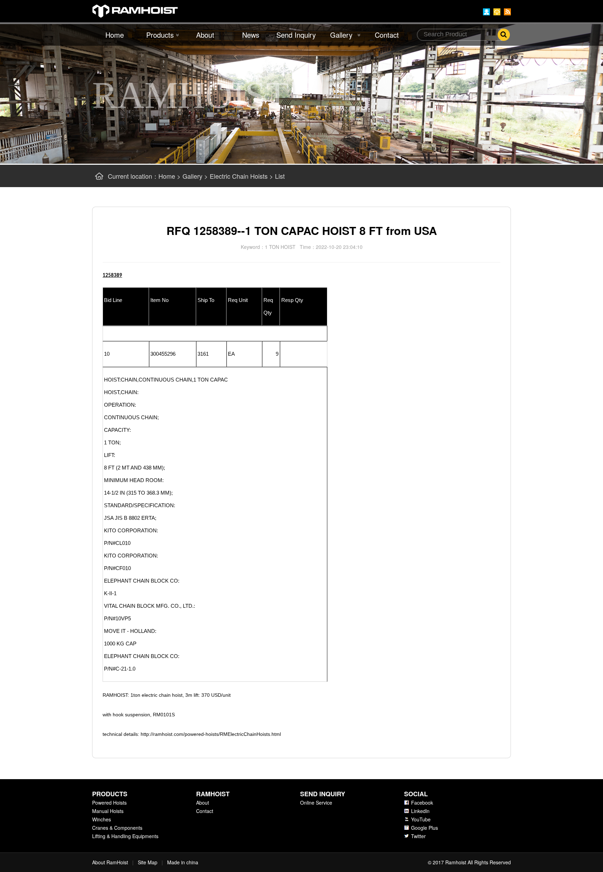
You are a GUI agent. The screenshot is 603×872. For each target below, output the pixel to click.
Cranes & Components (117, 827)
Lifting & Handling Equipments (125, 836)
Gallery (341, 35)
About (205, 35)
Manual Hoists (108, 810)
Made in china (182, 862)
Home (114, 35)
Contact (387, 35)
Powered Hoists (109, 802)
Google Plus (424, 827)
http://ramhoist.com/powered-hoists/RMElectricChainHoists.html (211, 734)
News (250, 35)
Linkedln (420, 810)
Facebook (422, 802)
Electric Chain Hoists (239, 175)
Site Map (147, 862)
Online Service (316, 802)
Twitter (418, 836)
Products (160, 35)
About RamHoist (110, 862)
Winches (101, 819)
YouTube (421, 819)
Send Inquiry (296, 35)
